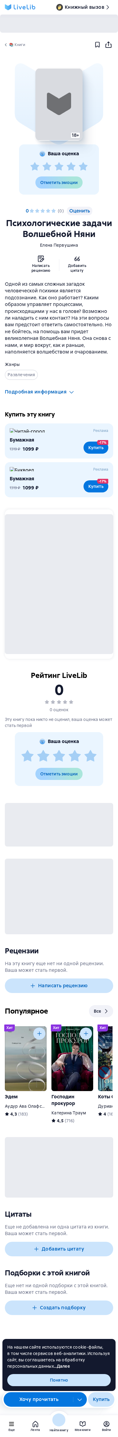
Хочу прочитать (39, 1399)
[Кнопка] (39, 1034)
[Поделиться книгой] (108, 45)
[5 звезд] (83, 167)
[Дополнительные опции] (80, 1399)
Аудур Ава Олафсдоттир (31, 1106)
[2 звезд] (47, 167)
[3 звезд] (59, 167)
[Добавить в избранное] (97, 45)
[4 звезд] (71, 167)
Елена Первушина (59, 245)
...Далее (62, 1366)
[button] (58, 104)
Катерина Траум (68, 1113)
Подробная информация (36, 392)
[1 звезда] (35, 167)
